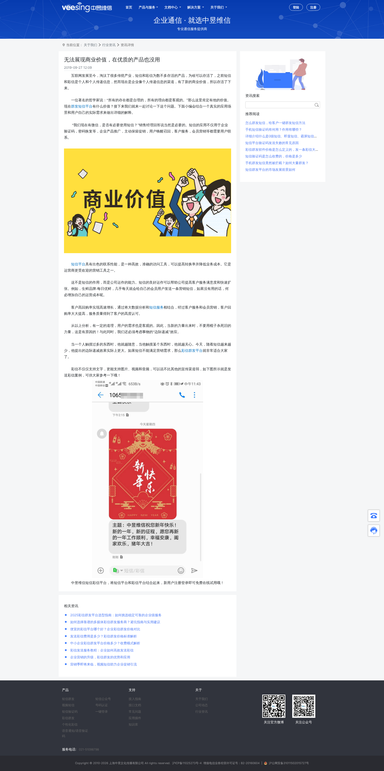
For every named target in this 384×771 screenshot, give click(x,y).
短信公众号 (103, 699)
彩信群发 (68, 718)
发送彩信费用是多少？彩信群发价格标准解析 (103, 636)
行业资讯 (109, 45)
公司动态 (201, 705)
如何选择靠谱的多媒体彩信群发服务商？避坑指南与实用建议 (114, 622)
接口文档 (135, 705)
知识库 (133, 724)
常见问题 (135, 711)
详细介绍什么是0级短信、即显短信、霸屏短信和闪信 (284, 136)
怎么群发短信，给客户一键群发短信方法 (275, 123)
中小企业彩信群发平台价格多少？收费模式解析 (104, 643)
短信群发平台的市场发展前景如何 (270, 169)
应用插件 (135, 718)
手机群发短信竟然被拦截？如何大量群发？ (277, 163)
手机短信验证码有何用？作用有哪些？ (273, 129)
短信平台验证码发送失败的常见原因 (272, 143)
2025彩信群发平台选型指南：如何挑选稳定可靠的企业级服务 (115, 615)
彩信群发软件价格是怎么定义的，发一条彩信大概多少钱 (287, 149)
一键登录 (101, 711)
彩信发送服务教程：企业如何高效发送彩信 (101, 650)
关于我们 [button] (217, 7)
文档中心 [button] (171, 7)
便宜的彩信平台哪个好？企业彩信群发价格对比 (104, 629)
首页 (129, 7)
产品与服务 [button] (147, 7)
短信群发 (68, 699)
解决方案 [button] (194, 7)
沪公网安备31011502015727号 (289, 763)
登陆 (296, 7)
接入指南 (135, 699)
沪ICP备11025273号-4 (187, 763)
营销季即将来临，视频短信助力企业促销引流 (103, 664)
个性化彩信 (70, 724)
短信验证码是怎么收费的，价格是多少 (273, 156)
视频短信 (68, 705)
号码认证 (101, 705)
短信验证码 (70, 711)
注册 (313, 7)
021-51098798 (89, 749)
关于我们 (90, 45)
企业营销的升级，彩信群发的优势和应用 (99, 657)
